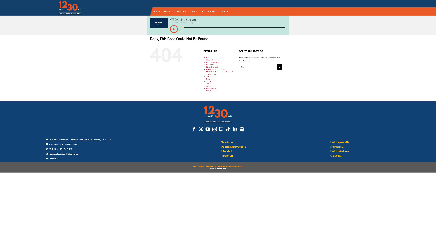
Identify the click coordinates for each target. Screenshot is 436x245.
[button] (174, 29)
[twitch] (221, 129)
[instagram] (214, 129)
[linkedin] (235, 129)
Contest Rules (211, 88)
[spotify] (242, 129)
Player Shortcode (212, 67)
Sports (208, 81)
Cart (207, 57)
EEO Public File (211, 91)
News (208, 79)
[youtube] (208, 129)
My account (210, 65)
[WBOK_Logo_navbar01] (70, 2)
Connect (209, 86)
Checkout (209, 60)
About (208, 84)
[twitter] (201, 129)
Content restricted (212, 62)
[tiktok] (228, 129)
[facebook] (194, 129)
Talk (207, 77)
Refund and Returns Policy (215, 69)
